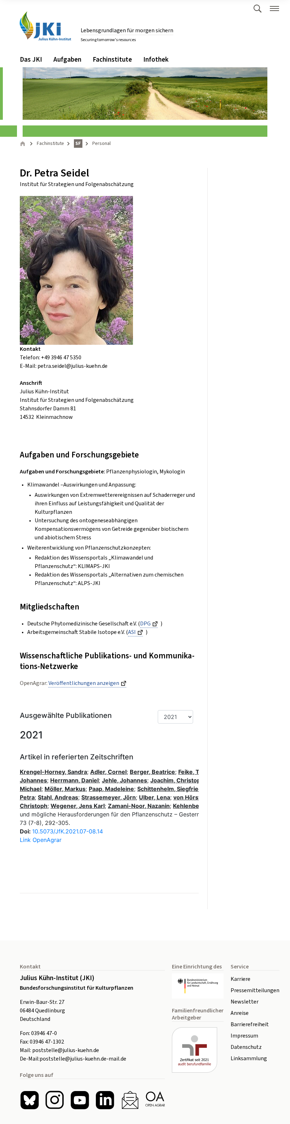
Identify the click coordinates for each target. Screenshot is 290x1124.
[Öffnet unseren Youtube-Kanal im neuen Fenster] (79, 1100)
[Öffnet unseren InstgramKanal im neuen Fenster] (54, 1100)
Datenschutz (246, 1047)
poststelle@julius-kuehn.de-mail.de (83, 1059)
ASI (132, 632)
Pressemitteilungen (255, 990)
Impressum (244, 1036)
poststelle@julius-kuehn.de (65, 1050)
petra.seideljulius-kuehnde (72, 366)
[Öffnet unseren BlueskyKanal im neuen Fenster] (29, 1100)
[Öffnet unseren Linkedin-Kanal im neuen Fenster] (105, 1100)
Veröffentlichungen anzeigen (83, 683)
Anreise (240, 1013)
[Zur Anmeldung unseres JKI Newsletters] (130, 1100)
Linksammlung (249, 1058)
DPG (145, 624)
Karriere (240, 979)
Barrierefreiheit (250, 1024)
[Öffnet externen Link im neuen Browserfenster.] (198, 986)
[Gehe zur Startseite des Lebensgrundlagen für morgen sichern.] (45, 26)
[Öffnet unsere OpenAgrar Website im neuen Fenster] (155, 1100)
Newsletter (245, 1002)
